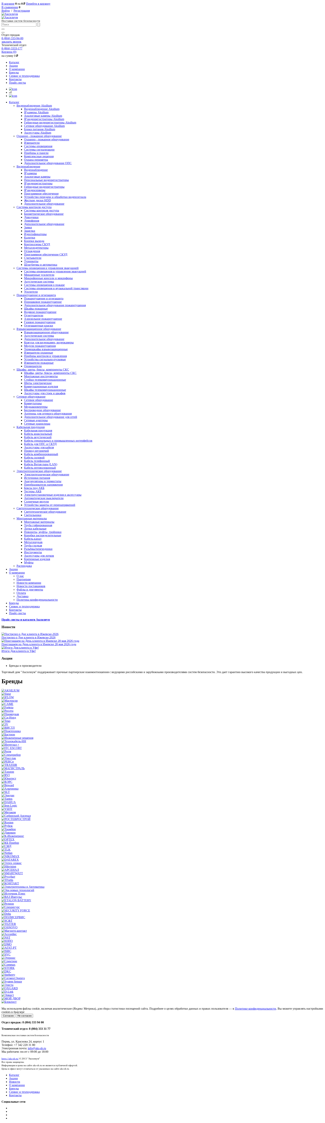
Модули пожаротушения (40, 345)
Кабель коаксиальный (38, 433)
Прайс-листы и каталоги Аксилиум (26, 619)
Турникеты (31, 261)
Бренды (14, 72)
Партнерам (24, 579)
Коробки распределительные (42, 535)
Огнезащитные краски (38, 325)
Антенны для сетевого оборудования (48, 413)
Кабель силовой (34, 457)
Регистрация (22, 10)
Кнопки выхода (34, 241)
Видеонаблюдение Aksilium (34, 105)
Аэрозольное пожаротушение (43, 318)
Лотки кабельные (35, 528)
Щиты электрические (38, 383)
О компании (17, 69)
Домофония (31, 220)
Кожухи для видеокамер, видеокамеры (49, 342)
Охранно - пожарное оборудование (39, 136)
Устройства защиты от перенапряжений (49, 505)
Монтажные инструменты (41, 376)
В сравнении (10, 7)
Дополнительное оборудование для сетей (50, 417)
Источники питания (37, 477)
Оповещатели (33, 366)
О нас (20, 576)
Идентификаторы (35, 234)
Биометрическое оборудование (44, 213)
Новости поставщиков (31, 586)
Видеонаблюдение (28, 166)
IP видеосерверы (34, 190)
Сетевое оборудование (31, 396)
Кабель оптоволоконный (40, 467)
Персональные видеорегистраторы (46, 180)
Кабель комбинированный (41, 454)
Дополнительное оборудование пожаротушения (55, 305)
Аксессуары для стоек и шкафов (44, 393)
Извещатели (32, 142)
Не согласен (24, 1015)
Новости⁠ (14, 1081)
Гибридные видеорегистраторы (44, 186)
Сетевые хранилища (37, 423)
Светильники (32, 515)
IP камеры (30, 173)
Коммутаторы (33, 403)
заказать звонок (11, 41)
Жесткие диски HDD (37, 200)
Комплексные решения (39, 156)
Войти (6, 10)
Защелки (29, 230)
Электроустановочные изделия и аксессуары (52, 494)
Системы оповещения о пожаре (44, 285)
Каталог (14, 62)
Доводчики (31, 217)
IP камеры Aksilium (36, 112)
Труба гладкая (33, 545)
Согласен (8, 1015)
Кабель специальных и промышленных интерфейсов (58, 440)
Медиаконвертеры (36, 406)
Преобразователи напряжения (43, 484)
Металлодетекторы (36, 247)
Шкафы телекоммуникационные (45, 389)
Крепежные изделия (37, 559)
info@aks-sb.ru (37, 1048)
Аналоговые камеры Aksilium (43, 115)
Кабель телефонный (37, 461)
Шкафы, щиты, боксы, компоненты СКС (43, 369)
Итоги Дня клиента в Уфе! (19, 651)
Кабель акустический (38, 437)
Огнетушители (33, 315)
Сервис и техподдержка (24, 75)
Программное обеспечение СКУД (45, 254)
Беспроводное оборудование (42, 410)
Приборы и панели (36, 153)
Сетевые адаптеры (36, 420)
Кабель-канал (32, 538)
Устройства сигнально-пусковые (45, 359)
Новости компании (29, 582)
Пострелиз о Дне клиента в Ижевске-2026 (28, 637)
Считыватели (32, 257)
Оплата (21, 592)
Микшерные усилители (39, 274)
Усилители (31, 291)
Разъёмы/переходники (38, 549)
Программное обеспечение (41, 193)
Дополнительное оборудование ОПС (48, 163)
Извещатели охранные (38, 352)
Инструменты (33, 552)
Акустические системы (39, 281)
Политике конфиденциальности (255, 1008)
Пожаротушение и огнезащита (36, 295)
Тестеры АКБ (32, 491)
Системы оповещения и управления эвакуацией (48, 268)
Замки (28, 227)
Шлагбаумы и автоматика (40, 264)
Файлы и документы (30, 589)
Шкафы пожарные (36, 308)
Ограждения (32, 251)
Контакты (15, 79)
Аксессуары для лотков (39, 555)
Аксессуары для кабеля (39, 447)
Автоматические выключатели (44, 498)
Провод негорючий (36, 450)
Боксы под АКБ (34, 488)
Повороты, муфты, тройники (43, 532)
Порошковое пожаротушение (43, 301)
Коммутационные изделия (41, 386)
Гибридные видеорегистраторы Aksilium (50, 122)
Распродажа (24, 565)
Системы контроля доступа (34, 207)
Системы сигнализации (39, 149)
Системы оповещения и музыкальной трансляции (56, 288)
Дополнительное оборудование (44, 203)
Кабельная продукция (31, 427)
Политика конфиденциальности (37, 599)
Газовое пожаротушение (39, 322)
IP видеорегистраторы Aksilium (44, 119)
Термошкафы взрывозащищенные (46, 349)
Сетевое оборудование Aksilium (44, 125)
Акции (13, 65)
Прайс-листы (17, 82)
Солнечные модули (36, 501)
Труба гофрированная (38, 525)
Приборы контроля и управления (45, 356)
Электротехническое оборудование (39, 471)
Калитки (29, 237)
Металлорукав (33, 542)
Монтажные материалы (32, 518)
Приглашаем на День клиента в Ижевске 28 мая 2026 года (39, 644)
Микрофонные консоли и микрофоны (48, 278)
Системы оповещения (38, 146)
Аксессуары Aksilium (37, 132)
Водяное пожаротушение (40, 312)
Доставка (22, 596)
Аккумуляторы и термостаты (42, 481)
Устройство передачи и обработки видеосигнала (55, 197)
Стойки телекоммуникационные (45, 379)
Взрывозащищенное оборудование (39, 329)
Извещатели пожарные (39, 362)
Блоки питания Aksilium (39, 129)
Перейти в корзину (38, 3)
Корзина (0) (9, 51)
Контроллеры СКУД (37, 244)
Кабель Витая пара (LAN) (40, 464)
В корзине (8, 3)
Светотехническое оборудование (38, 508)
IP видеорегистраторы (38, 183)
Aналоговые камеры (37, 176)
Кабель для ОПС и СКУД (40, 444)
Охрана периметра (36, 159)
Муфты (28, 562)
